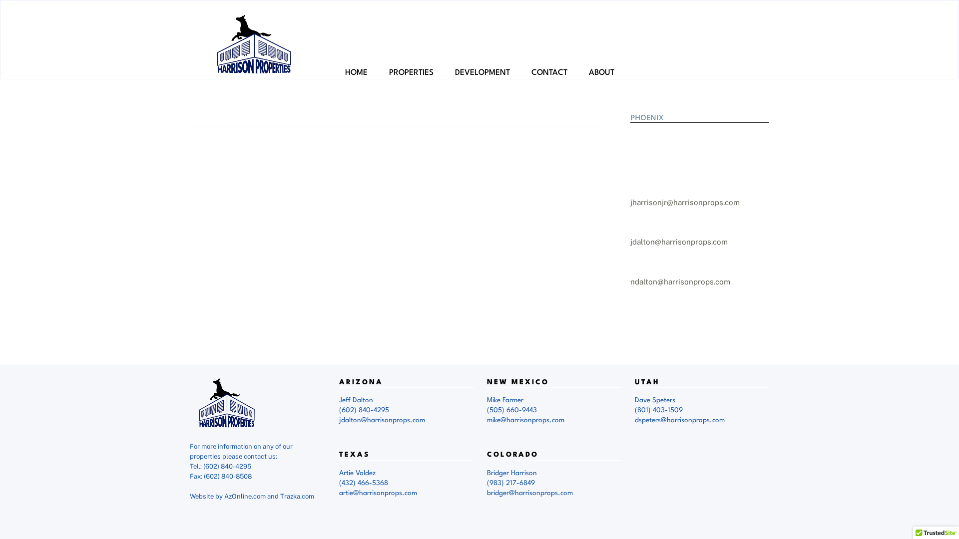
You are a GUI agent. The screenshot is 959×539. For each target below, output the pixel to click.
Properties (411, 73)
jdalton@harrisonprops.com (679, 242)
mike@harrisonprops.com (525, 420)
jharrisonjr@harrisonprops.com (685, 202)
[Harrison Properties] (255, 67)
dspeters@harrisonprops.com (680, 420)
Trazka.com (297, 496)
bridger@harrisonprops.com (530, 493)
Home (356, 73)
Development (482, 73)
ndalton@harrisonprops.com (680, 281)
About (601, 73)
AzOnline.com (245, 496)
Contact (549, 73)
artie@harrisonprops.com (378, 493)
